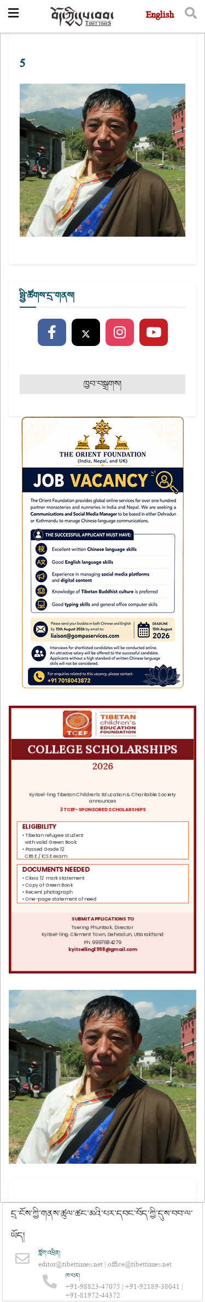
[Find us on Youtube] (153, 333)
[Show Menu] (13, 16)
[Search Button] (191, 16)
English (160, 16)
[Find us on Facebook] (52, 333)
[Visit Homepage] (82, 17)
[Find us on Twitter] (86, 333)
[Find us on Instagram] (120, 333)
